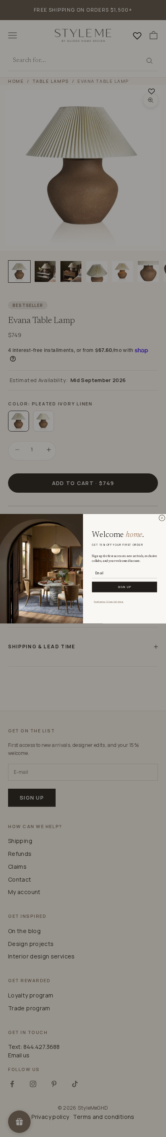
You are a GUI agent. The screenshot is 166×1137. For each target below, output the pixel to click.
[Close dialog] (162, 517)
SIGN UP (125, 587)
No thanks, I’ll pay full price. (108, 601)
